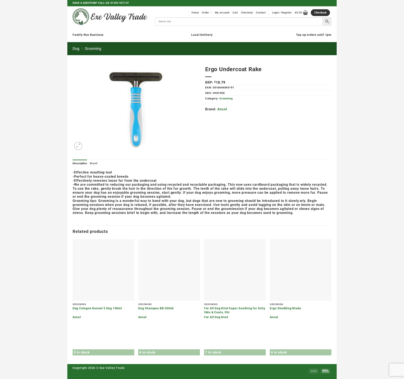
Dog (76, 48)
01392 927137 (120, 2)
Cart (235, 12)
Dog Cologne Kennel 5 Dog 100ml (97, 308)
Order (205, 12)
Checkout (247, 12)
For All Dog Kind (216, 317)
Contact (261, 12)
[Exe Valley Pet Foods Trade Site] (110, 16)
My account (222, 12)
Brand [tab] (93, 163)
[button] (78, 146)
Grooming (93, 48)
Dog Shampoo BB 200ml (156, 308)
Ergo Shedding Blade (285, 308)
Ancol (222, 109)
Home (195, 12)
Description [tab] (80, 163)
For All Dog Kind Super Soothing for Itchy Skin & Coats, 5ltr (234, 310)
